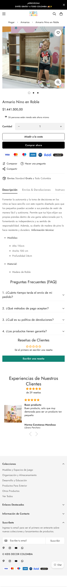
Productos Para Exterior (14, 485)
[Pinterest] (3, 548)
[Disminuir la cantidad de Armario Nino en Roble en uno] (18, 126)
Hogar (11, 22)
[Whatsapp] (22, 548)
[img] (33, 389)
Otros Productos (10, 491)
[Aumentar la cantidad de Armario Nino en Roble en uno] (61, 126)
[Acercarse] (58, 82)
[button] (61, 13)
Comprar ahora (33, 145)
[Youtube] (16, 548)
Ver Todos (7, 496)
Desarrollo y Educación (14, 480)
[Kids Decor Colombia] (33, 14)
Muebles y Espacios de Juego (17, 470)
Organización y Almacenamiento (19, 475)
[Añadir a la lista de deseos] (58, 32)
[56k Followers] (10, 548)
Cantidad (7, 126)
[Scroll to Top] (61, 570)
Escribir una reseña (33, 358)
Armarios (25, 22)
